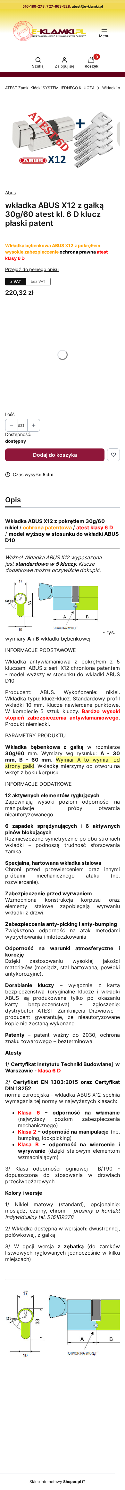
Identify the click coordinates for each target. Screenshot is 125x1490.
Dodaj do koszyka (55, 455)
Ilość (10, 414)
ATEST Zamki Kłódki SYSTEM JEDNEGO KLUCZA (50, 87)
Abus (10, 192)
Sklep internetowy (55, 1481)
